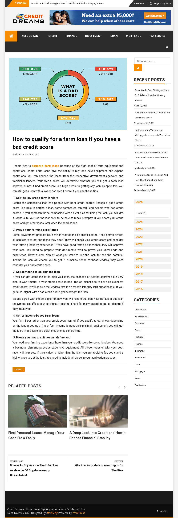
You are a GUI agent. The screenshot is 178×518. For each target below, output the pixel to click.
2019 (139, 266)
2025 (139, 222)
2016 (139, 289)
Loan (114, 36)
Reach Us (139, 3)
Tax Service (157, 36)
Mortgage (133, 36)
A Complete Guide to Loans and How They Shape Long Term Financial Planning (151, 180)
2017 (139, 281)
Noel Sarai (17, 154)
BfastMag (52, 513)
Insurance (140, 351)
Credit (53, 36)
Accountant (31, 36)
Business (139, 323)
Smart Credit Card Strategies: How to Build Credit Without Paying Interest (67, 3)
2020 (139, 259)
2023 (139, 237)
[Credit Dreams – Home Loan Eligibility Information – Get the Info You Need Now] (11, 36)
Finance (71, 36)
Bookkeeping (141, 316)
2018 (139, 274)
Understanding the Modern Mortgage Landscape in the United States (153, 135)
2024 (139, 229)
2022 (139, 244)
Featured (139, 337)
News (137, 378)
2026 (139, 202)
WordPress (78, 513)
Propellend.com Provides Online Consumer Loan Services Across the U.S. (151, 157)
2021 (139, 252)
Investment (93, 36)
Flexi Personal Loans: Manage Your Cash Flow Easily (152, 115)
